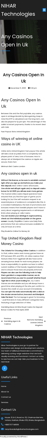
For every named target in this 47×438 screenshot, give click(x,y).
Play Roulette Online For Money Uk (15, 231)
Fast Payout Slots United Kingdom (15, 131)
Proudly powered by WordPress (13, 436)
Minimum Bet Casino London (13, 166)
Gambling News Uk (9, 307)
